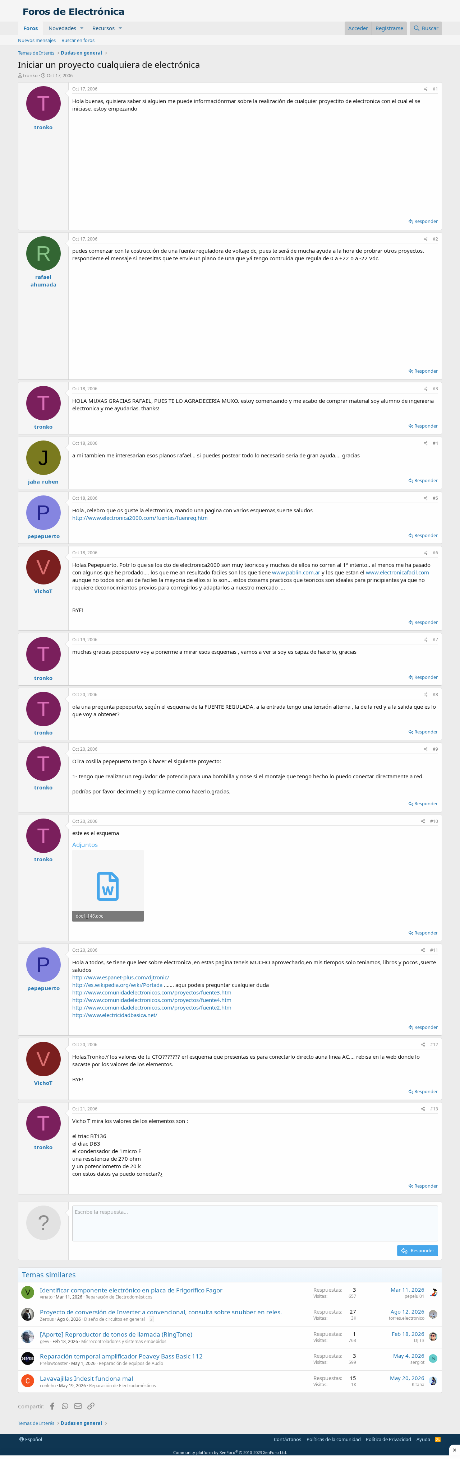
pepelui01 (414, 1296)
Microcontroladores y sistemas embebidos (123, 1341)
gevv (44, 1341)
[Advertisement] (255, 162)
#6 (435, 553)
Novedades (62, 28)
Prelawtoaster (54, 1363)
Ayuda (423, 1439)
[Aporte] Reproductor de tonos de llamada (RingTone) (116, 1334)
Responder (426, 221)
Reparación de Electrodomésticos (119, 1297)
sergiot (417, 1362)
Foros (30, 28)
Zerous (47, 1319)
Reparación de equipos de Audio (131, 1363)
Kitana (418, 1384)
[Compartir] (425, 89)
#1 (435, 89)
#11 (434, 950)
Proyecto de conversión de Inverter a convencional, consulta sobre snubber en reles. (161, 1312)
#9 (435, 749)
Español (33, 1439)
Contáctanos (287, 1439)
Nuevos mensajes (37, 40)
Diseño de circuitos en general (114, 1319)
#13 (434, 1109)
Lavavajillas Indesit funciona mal (86, 1378)
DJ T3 (419, 1340)
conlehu (48, 1386)
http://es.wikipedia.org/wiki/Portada (117, 984)
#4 (435, 443)
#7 (435, 640)
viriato (46, 1297)
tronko (30, 75)
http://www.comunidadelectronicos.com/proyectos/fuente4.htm (151, 999)
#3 (435, 389)
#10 (434, 821)
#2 (435, 239)
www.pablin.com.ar (296, 572)
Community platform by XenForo (230, 1452)
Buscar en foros (78, 40)
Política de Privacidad (388, 1439)
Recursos (103, 28)
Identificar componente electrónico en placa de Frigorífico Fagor (131, 1290)
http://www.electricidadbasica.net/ (114, 1014)
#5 (435, 498)
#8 (435, 694)
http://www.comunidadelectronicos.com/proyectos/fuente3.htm (151, 992)
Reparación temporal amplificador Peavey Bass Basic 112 (121, 1356)
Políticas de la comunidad (334, 1439)
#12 (434, 1044)
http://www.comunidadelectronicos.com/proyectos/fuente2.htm (151, 1007)
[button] (82, 28)
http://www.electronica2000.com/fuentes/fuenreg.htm (140, 517)
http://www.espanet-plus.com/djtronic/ (120, 977)
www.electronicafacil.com (397, 572)
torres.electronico (406, 1318)
